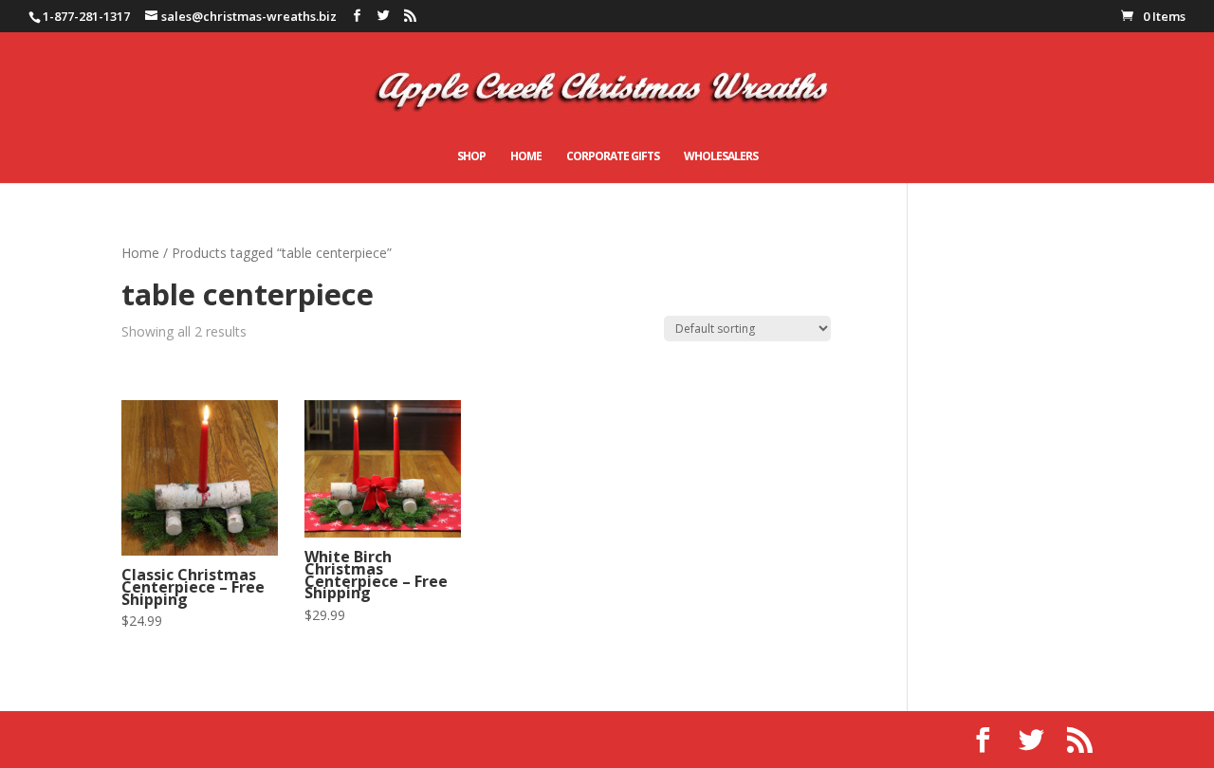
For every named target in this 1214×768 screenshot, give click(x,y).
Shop (471, 157)
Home (526, 157)
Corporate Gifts (612, 157)
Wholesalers (721, 157)
